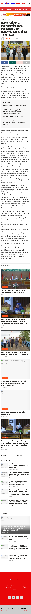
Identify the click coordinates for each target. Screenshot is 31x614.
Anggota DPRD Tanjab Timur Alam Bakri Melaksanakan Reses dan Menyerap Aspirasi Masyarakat (14, 122)
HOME (2, 9)
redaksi (8, 38)
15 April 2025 (12, 560)
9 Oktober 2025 (16, 38)
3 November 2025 (13, 477)
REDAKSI (3, 608)
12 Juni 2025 (12, 507)
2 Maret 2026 (5, 532)
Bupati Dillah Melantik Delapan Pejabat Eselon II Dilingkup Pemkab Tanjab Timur (19, 465)
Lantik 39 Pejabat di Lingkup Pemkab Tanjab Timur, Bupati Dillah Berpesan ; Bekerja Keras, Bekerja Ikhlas (19, 474)
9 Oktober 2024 (13, 541)
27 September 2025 (14, 486)
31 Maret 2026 (12, 496)
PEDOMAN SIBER (22, 608)
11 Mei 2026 (4, 416)
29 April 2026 (4, 449)
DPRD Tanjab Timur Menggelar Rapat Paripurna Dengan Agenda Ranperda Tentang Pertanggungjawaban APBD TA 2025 (15, 111)
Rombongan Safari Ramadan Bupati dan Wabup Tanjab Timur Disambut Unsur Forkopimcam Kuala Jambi (14, 528)
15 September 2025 (14, 469)
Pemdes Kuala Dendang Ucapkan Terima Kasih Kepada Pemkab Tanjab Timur (19, 538)
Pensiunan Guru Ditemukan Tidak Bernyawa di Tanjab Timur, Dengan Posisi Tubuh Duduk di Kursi (18, 483)
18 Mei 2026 (4, 387)
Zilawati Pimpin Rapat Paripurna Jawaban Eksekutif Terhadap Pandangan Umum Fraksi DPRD (18, 557)
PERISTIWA (18, 9)
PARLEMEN (7, 19)
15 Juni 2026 (4, 356)
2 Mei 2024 (12, 552)
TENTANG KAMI (11, 608)
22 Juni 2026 (4, 327)
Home (2, 19)
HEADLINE (9, 9)
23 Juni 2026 (4, 294)
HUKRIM (25, 9)
